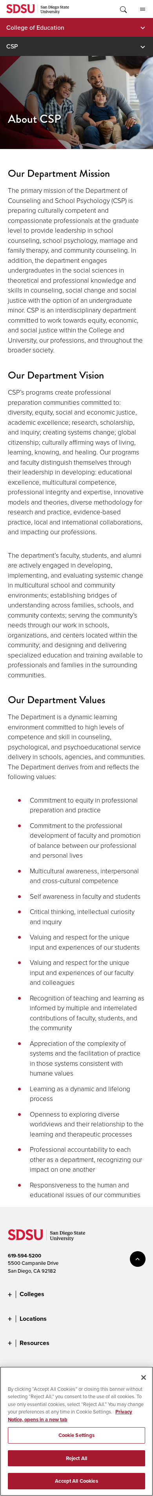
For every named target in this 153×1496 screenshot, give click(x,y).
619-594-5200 (24, 1255)
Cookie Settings (76, 1435)
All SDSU (142, 9)
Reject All (76, 1458)
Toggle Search (123, 9)
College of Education (35, 27)
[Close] (143, 1377)
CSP (12, 46)
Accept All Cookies (76, 1481)
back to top (138, 1259)
